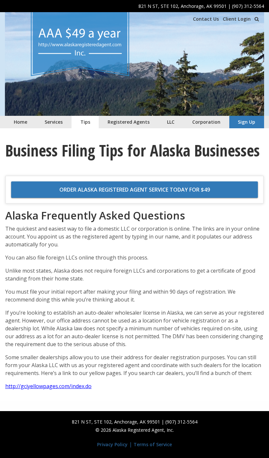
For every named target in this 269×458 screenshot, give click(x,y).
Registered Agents (129, 122)
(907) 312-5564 (248, 6)
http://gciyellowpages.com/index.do (48, 386)
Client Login (237, 19)
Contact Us (206, 19)
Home (20, 122)
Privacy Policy (112, 444)
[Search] (257, 19)
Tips (85, 122)
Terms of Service (153, 444)
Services (54, 122)
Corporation (206, 122)
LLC (171, 122)
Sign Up (246, 122)
